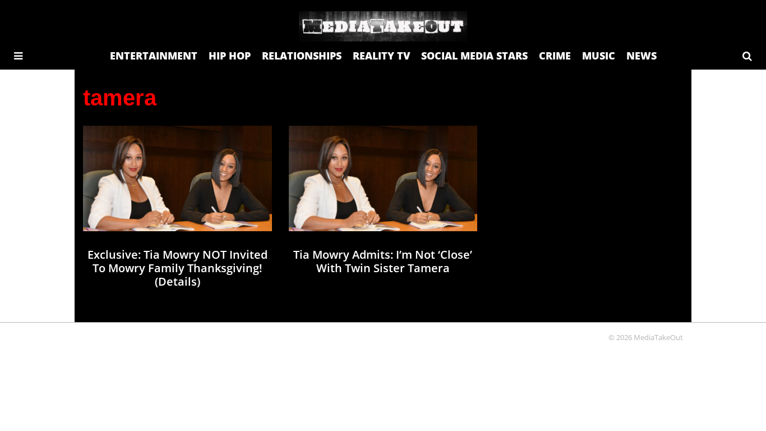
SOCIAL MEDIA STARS (474, 55)
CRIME (555, 55)
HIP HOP (230, 55)
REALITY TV (381, 55)
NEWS (641, 55)
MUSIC (598, 55)
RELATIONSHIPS (302, 55)
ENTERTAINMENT (153, 55)
